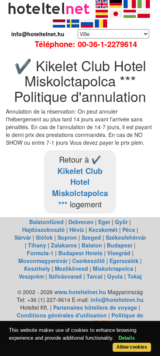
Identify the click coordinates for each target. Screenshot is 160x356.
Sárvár (22, 237)
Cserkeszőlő (88, 261)
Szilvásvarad (65, 276)
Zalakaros (64, 245)
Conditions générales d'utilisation (62, 315)
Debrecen (81, 222)
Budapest (119, 245)
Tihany (37, 245)
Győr (121, 222)
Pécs (128, 229)
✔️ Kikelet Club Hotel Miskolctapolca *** (80, 181)
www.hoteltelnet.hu (80, 292)
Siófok (44, 237)
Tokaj (134, 276)
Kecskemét (103, 229)
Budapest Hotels (80, 253)
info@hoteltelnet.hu (117, 299)
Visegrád (118, 253)
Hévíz (77, 229)
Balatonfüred (46, 222)
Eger (104, 222)
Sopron (67, 237)
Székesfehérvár (126, 237)
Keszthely (37, 268)
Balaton (92, 245)
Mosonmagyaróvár (43, 261)
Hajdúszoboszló (43, 229)
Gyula (115, 276)
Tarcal (95, 276)
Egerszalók (124, 261)
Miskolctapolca (113, 268)
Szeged (91, 237)
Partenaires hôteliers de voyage (95, 307)
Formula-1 (40, 253)
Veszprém (31, 276)
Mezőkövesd (71, 268)
